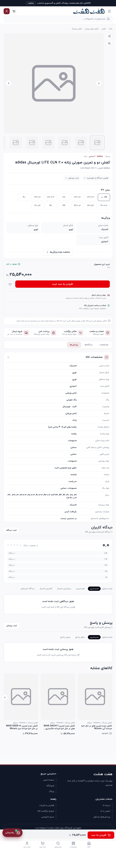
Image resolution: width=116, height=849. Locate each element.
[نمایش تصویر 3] (64, 142)
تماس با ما (105, 811)
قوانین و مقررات (46, 805)
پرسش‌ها (74, 344)
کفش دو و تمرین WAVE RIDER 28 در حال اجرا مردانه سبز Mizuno (22, 727)
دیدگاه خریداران (28, 588)
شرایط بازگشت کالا (45, 811)
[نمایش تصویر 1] (97, 142)
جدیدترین (94, 588)
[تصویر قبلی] (99, 83)
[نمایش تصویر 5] (32, 142)
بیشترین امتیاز (64, 588)
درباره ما (106, 805)
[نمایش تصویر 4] (48, 142)
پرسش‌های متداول (101, 816)
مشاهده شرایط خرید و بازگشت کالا (92, 308)
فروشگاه (50, 785)
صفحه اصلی (48, 780)
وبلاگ (51, 791)
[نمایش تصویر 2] (81, 142)
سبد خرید (42, 847)
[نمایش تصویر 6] (15, 142)
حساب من (27, 847)
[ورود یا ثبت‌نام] (7, 11)
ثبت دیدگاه (11, 530)
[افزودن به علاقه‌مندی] (10, 284)
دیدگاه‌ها (89, 344)
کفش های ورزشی (91, 29)
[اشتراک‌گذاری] (109, 36)
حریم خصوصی (47, 816)
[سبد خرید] (14, 11)
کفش (104, 29)
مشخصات (103, 344)
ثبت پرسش (73, 178)
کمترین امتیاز (46, 588)
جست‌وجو (58, 847)
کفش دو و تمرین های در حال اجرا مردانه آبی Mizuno (96, 727)
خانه (110, 29)
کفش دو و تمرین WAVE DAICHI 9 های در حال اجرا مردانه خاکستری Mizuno (59, 727)
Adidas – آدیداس (96, 156)
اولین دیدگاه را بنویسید (97, 178)
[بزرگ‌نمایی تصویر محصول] (54, 83)
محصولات (73, 847)
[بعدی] (5, 697)
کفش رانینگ (77, 29)
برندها (107, 156)
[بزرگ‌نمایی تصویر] (109, 43)
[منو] (109, 11)
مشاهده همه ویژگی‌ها (60, 252)
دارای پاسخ (80, 637)
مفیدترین (80, 588)
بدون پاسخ (65, 637)
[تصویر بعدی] (9, 83)
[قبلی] (111, 697)
